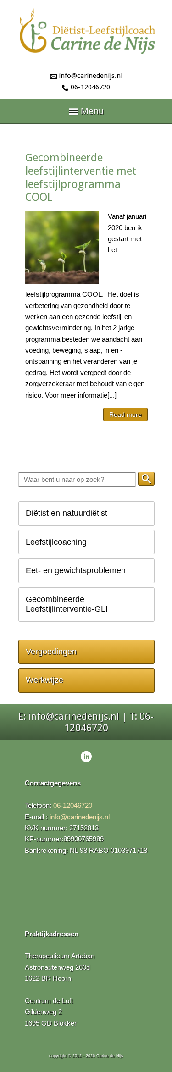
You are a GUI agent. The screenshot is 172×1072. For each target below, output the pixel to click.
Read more (125, 414)
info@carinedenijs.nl (90, 76)
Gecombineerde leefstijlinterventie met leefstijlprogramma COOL (80, 177)
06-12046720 (90, 87)
